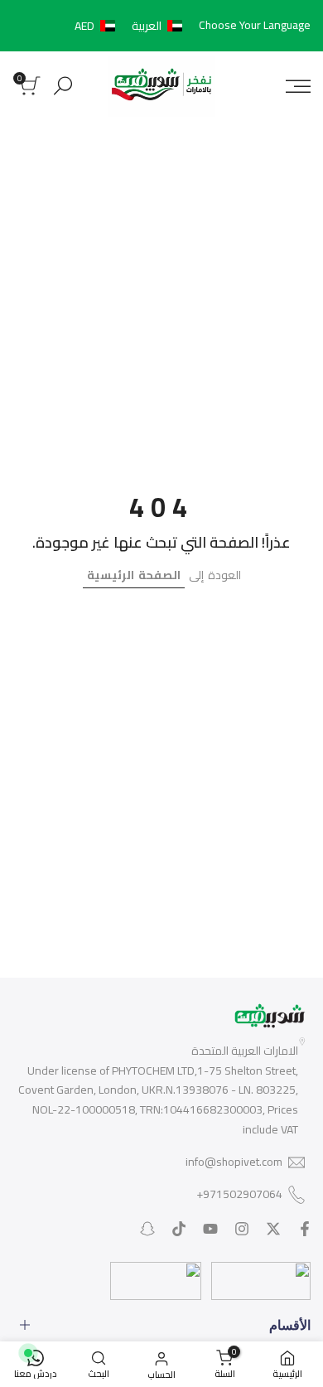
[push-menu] (298, 86)
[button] (131, 25)
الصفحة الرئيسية (134, 575)
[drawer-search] (63, 85)
